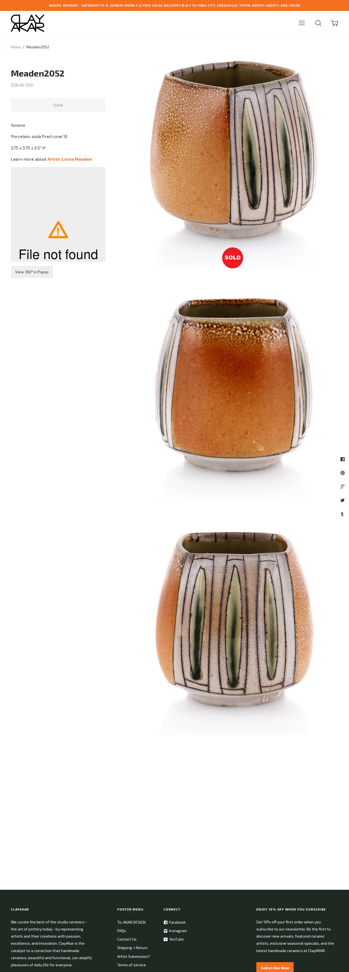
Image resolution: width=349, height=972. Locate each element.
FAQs (121, 930)
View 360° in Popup (32, 271)
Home (16, 47)
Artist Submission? (133, 956)
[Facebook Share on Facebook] (343, 459)
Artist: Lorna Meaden (69, 158)
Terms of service (131, 964)
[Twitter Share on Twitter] (343, 500)
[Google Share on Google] (343, 486)
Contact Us (127, 939)
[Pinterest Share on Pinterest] (343, 472)
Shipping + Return (132, 947)
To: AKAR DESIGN (131, 922)
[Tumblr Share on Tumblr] (343, 513)
